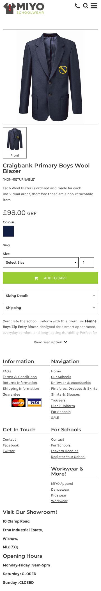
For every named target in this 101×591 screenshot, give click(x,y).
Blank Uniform (63, 406)
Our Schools (61, 377)
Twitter (9, 451)
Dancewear (60, 489)
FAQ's (7, 371)
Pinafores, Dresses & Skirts (74, 388)
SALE (55, 417)
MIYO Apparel (62, 483)
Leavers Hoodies (65, 451)
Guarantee (11, 394)
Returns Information (20, 382)
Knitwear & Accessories (71, 382)
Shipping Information (21, 388)
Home (56, 371)
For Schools (61, 412)
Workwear (59, 501)
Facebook (11, 445)
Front (14, 155)
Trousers (58, 400)
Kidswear (58, 495)
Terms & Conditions (20, 377)
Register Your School (68, 457)
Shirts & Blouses (65, 394)
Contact (9, 439)
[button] (85, 5)
